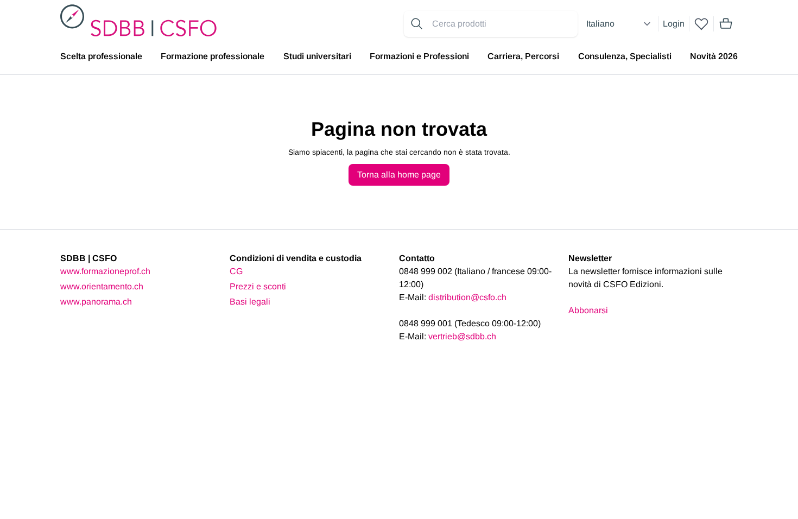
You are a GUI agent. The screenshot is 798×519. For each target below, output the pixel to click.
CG (236, 271)
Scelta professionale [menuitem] (101, 56)
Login (674, 23)
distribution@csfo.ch (467, 297)
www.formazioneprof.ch (105, 271)
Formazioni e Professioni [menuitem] (419, 56)
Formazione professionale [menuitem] (212, 56)
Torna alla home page (399, 174)
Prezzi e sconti (258, 286)
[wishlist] (701, 24)
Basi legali (250, 301)
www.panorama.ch (96, 301)
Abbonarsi (588, 310)
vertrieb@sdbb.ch (462, 336)
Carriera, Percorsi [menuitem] (523, 56)
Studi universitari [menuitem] (317, 56)
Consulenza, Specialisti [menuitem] (625, 56)
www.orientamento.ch (101, 286)
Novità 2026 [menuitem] (714, 56)
